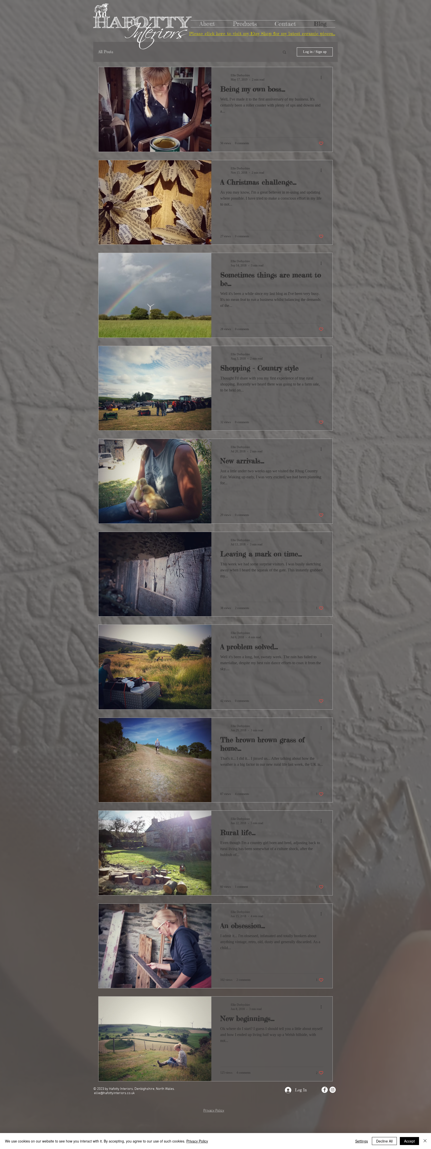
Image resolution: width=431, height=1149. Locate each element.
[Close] (425, 1141)
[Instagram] (332, 1090)
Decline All (384, 1141)
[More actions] (323, 77)
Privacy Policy (197, 1141)
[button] (284, 52)
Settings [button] (361, 1141)
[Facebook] (325, 1090)
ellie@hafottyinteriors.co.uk (114, 1093)
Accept (409, 1141)
